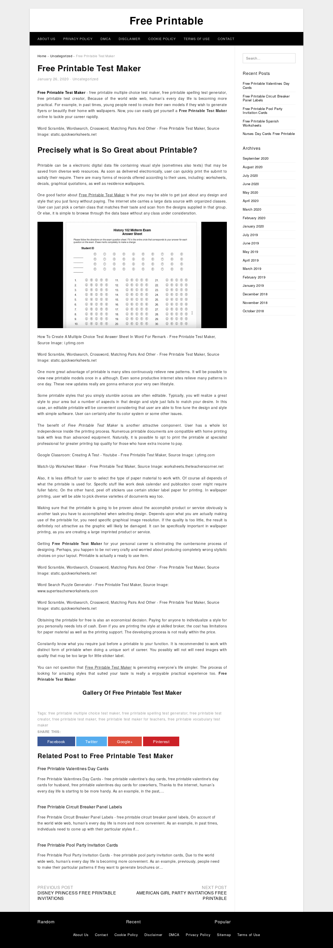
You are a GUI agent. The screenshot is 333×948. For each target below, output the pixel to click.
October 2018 (253, 310)
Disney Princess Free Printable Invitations (76, 895)
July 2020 (250, 175)
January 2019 (253, 285)
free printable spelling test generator (154, 713)
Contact (226, 38)
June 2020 (251, 183)
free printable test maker (74, 719)
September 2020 (255, 158)
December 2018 (255, 293)
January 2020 (253, 226)
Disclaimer (129, 38)
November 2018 (255, 302)
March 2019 (252, 268)
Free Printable (167, 20)
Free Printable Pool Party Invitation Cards (77, 845)
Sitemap (224, 934)
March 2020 (252, 209)
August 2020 (252, 166)
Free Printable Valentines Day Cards (72, 768)
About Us (46, 38)
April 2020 (251, 200)
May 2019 (250, 251)
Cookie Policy (162, 38)
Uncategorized (86, 78)
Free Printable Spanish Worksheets (261, 123)
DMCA (105, 38)
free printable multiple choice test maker (84, 713)
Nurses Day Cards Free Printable (269, 133)
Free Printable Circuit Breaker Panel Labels (79, 807)
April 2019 (251, 260)
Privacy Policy (78, 38)
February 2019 (254, 277)
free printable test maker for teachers (132, 719)
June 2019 (251, 243)
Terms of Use (197, 38)
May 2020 (250, 192)
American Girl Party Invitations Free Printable (181, 895)
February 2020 (254, 217)
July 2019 (250, 234)
